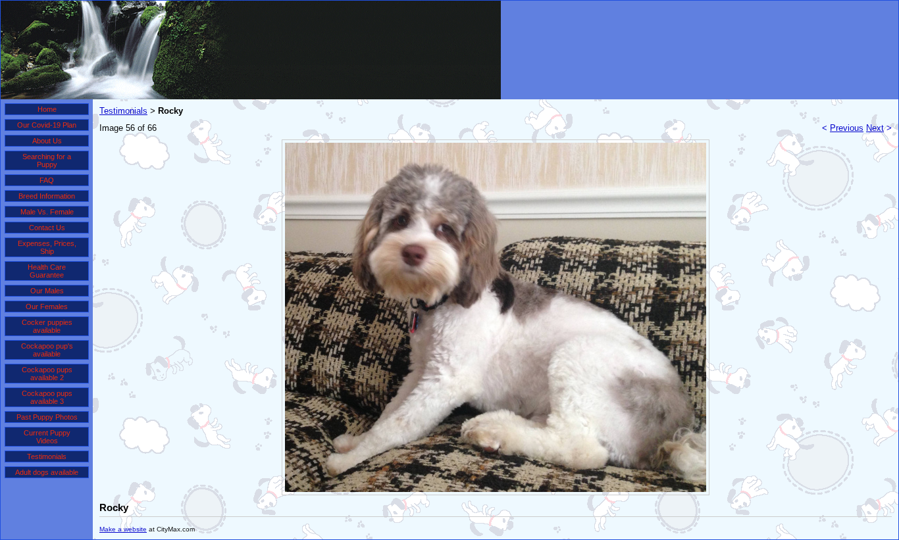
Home (47, 109)
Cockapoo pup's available (47, 350)
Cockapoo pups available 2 (47, 373)
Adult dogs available (46, 472)
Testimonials (46, 456)
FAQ (46, 180)
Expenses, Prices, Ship (47, 247)
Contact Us (47, 228)
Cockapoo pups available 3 (47, 397)
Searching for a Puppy (46, 160)
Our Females (47, 306)
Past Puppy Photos (47, 417)
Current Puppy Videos (47, 437)
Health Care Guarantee (47, 271)
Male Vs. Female (47, 212)
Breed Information (46, 196)
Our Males (47, 291)
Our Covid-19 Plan (46, 125)
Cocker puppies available (47, 326)
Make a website (123, 529)
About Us (47, 141)
